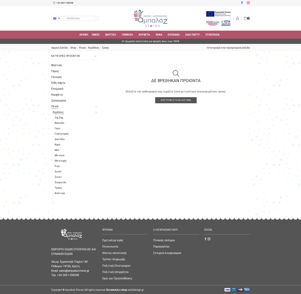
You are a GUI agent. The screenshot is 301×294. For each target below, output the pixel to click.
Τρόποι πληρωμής (113, 259)
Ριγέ (57, 166)
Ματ (57, 150)
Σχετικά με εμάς (112, 240)
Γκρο (57, 128)
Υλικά (159, 34)
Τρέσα (58, 187)
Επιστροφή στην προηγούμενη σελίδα (228, 48)
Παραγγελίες (161, 246)
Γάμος (96, 34)
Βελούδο (59, 123)
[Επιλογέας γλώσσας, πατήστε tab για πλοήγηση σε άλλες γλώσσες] (56, 18)
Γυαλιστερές (62, 133)
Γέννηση (127, 34)
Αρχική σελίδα (59, 48)
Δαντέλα (59, 139)
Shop (73, 48)
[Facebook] (242, 3)
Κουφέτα (144, 34)
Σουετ (58, 177)
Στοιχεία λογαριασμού (167, 253)
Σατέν (58, 171)
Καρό (57, 144)
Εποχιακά (174, 34)
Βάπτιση (110, 34)
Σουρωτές (60, 182)
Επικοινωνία (110, 246)
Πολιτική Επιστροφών (116, 265)
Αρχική (83, 34)
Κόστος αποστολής (114, 253)
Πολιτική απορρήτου (115, 272)
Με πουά (59, 155)
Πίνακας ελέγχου (164, 240)
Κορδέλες (93, 48)
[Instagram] (248, 3)
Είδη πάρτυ (192, 34)
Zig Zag (59, 117)
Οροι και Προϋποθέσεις (117, 278)
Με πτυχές (61, 160)
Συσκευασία (212, 34)
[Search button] (96, 18)
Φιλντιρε (60, 193)
